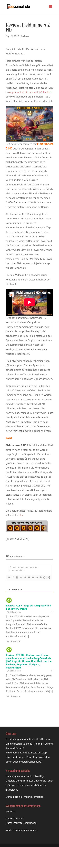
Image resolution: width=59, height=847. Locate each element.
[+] (48, 577)
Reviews (25, 36)
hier (21, 515)
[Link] (40, 577)
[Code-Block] (37, 577)
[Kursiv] (13, 577)
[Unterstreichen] (17, 577)
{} (44, 577)
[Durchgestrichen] (21, 577)
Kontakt (10, 811)
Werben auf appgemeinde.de (22, 830)
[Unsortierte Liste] (29, 577)
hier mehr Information (31, 796)
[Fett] (9, 577)
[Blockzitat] (33, 577)
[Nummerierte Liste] (25, 577)
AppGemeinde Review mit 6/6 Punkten (30, 92)
